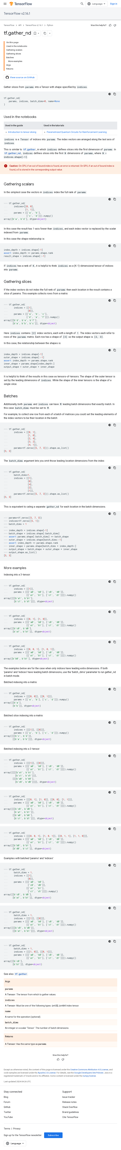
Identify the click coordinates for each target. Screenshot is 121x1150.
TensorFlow (9, 25)
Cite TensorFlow (70, 1117)
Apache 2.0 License (47, 1073)
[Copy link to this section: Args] (13, 981)
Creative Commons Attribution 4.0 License (89, 1069)
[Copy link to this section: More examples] (29, 568)
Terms (7, 1128)
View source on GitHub (22, 77)
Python (50, 25)
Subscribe (53, 1135)
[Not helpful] (114, 25)
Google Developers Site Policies (88, 1073)
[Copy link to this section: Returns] (16, 1037)
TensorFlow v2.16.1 (17, 14)
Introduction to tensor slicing (22, 132)
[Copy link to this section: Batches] (21, 396)
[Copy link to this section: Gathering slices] (35, 282)
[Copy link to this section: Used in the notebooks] (39, 117)
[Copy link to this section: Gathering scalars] (37, 184)
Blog (6, 1097)
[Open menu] (5, 4)
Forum (7, 1102)
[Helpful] (110, 25)
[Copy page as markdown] (45, 33)
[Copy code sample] (114, 94)
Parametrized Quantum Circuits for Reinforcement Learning (77, 132)
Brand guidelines (70, 1112)
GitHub (7, 1107)
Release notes (69, 1102)
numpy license (89, 1076)
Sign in (113, 4)
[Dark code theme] (109, 94)
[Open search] (82, 4)
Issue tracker (68, 1097)
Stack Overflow (70, 1107)
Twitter (7, 1112)
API (19, 25)
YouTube (8, 1117)
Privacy (16, 1128)
